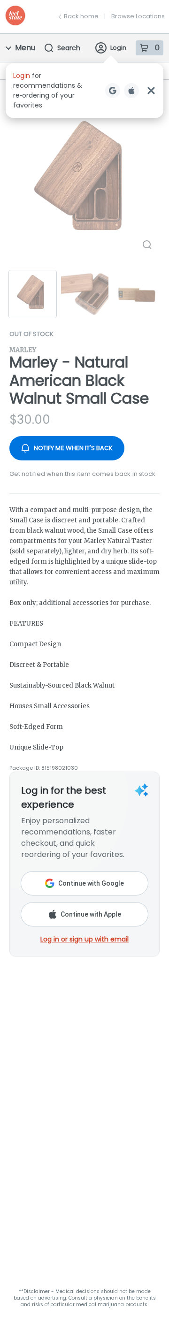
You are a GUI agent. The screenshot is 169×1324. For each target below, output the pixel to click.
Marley (22, 350)
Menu (25, 47)
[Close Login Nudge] (151, 90)
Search (68, 48)
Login (118, 47)
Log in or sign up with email (84, 939)
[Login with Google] (112, 90)
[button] (84, 90)
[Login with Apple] (131, 90)
